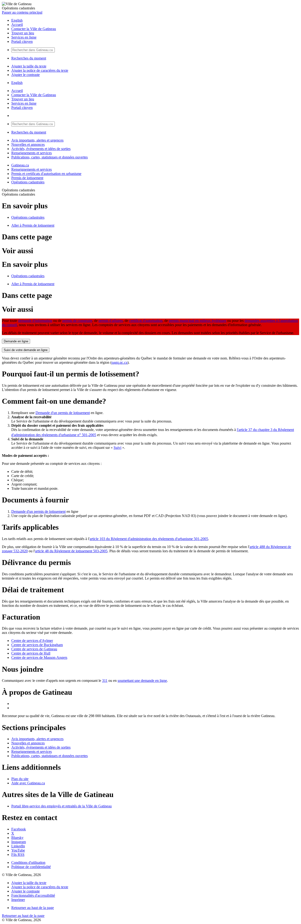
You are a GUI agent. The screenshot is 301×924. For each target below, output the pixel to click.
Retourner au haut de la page (32, 908)
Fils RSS (17, 855)
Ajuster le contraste (25, 75)
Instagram (18, 842)
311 (104, 681)
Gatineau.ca (20, 165)
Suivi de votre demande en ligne (26, 350)
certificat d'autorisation (145, 321)
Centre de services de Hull (30, 653)
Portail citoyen (22, 41)
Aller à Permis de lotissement (32, 225)
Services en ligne (23, 37)
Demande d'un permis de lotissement (63, 413)
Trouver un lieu (22, 33)
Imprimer (18, 900)
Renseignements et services (31, 153)
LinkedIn (18, 846)
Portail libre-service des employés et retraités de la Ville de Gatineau (61, 806)
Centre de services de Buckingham (37, 645)
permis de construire (77, 321)
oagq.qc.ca (119, 362)
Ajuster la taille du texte (28, 66)
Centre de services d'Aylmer (32, 641)
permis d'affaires (111, 321)
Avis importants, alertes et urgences (37, 140)
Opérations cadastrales (27, 182)
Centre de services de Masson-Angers (39, 657)
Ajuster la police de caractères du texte (39, 70)
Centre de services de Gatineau (34, 649)
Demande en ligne (16, 341)
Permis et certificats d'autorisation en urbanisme (46, 174)
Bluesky (17, 838)
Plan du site (19, 779)
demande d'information (35, 321)
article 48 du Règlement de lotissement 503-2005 (71, 551)
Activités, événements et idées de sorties (41, 149)
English (17, 20)
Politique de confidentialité (31, 867)
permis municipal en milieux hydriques (197, 321)
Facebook (18, 829)
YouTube (18, 850)
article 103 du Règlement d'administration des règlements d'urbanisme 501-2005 (149, 539)
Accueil (17, 25)
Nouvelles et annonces (28, 144)
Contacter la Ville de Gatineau (33, 29)
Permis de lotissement (27, 178)
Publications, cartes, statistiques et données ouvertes (49, 157)
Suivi (117, 448)
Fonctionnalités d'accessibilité (33, 895)
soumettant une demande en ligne (142, 681)
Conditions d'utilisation (28, 863)
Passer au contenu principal (22, 12)
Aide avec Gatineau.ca (28, 783)
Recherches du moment (28, 58)
